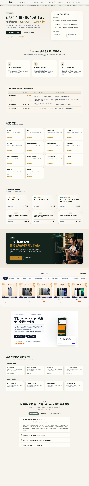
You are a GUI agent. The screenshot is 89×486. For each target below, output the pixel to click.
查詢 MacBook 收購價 (29, 32)
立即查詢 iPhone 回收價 (13, 32)
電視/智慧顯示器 (64, 278)
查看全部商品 (83, 273)
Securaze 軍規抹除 (27, 100)
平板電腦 (24, 278)
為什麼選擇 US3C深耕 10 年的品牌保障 (17, 37)
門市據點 (23, 2)
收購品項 (36, 2)
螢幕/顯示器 (55, 278)
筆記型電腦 (11, 278)
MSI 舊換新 (67, 2)
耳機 (18, 278)
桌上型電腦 (47, 278)
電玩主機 (31, 278)
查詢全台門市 (28, 258)
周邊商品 (83, 278)
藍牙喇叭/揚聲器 (74, 278)
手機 (5, 278)
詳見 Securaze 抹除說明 (60, 99)
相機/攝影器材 (38, 278)
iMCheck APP (29, 2)
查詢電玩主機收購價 (16, 258)
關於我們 (78, 2)
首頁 (20, 2)
